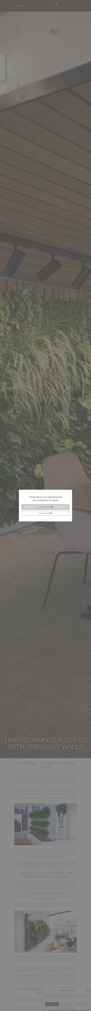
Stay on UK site (44, 507)
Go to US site (44, 513)
